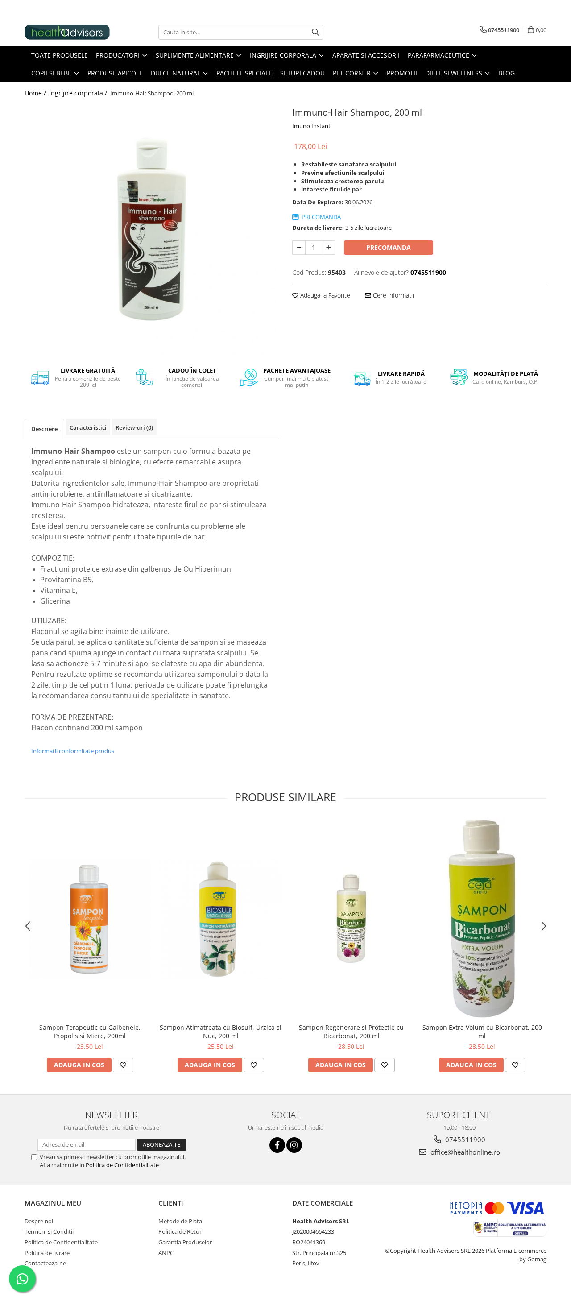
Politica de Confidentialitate (122, 1165)
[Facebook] (277, 1145)
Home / (36, 93)
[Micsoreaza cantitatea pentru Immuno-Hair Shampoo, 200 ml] (299, 247)
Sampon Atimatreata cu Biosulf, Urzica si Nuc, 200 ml (220, 1031)
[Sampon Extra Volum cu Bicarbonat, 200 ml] (482, 919)
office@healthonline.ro (464, 1152)
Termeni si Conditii (49, 1231)
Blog (506, 73)
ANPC (166, 1253)
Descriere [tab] (44, 429)
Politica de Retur (180, 1231)
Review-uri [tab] (134, 427)
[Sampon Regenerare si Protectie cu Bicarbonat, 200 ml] (351, 919)
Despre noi (39, 1221)
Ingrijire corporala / (79, 93)
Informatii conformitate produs (72, 751)
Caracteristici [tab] (88, 427)
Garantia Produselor (185, 1242)
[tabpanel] (152, 229)
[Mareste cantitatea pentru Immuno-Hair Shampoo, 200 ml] (328, 247)
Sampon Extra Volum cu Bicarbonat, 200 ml (482, 1031)
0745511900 (464, 1139)
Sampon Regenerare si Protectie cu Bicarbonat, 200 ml (351, 1031)
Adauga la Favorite (324, 295)
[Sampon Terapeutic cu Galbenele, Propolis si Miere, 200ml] (90, 919)
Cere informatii (392, 295)
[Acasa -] (69, 32)
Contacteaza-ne (45, 1263)
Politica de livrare (47, 1253)
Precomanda (388, 247)
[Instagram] (294, 1145)
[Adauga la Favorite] (123, 1065)
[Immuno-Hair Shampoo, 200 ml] (152, 229)
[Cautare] (315, 32)
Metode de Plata (180, 1221)
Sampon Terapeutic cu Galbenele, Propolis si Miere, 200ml (90, 1031)
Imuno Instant (311, 126)
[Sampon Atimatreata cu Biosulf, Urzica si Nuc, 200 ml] (220, 919)
